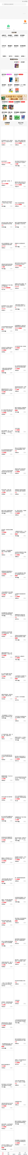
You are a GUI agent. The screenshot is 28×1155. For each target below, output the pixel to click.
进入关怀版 (24, 1)
